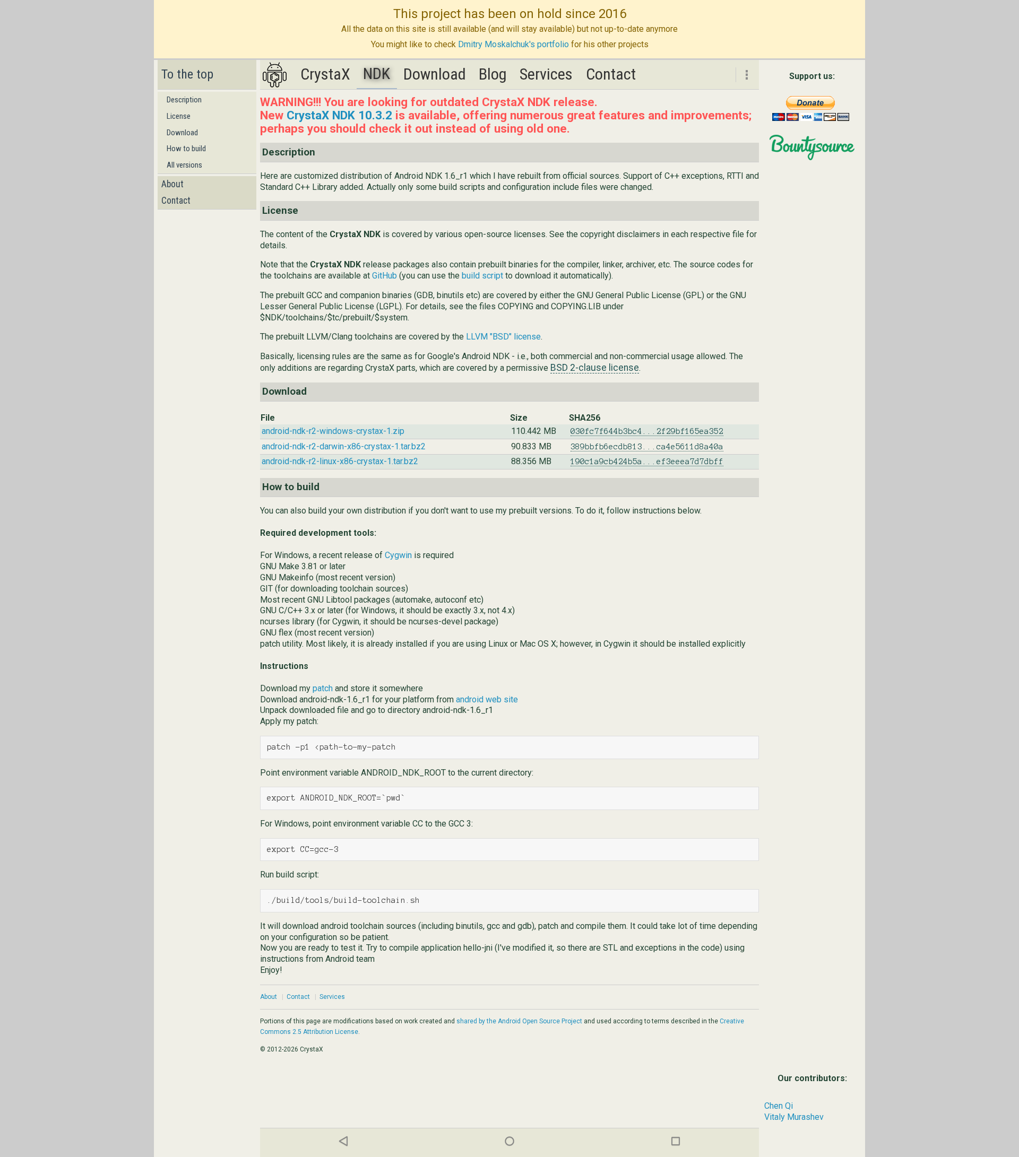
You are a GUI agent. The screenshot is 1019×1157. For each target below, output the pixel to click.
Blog (493, 74)
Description (184, 100)
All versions (184, 165)
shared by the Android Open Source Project (519, 1021)
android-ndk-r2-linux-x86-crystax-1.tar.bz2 (340, 461)
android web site (487, 699)
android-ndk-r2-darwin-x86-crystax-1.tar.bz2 (344, 446)
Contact (176, 200)
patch (323, 688)
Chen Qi (778, 1106)
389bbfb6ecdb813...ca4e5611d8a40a (647, 446)
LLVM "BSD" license (503, 337)
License (179, 116)
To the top (187, 74)
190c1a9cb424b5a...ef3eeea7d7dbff (647, 461)
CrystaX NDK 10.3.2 (339, 115)
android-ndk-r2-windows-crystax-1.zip (333, 431)
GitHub (384, 276)
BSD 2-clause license (594, 367)
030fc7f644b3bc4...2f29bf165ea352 (647, 431)
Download (182, 132)
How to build (186, 148)
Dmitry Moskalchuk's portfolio (513, 44)
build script (482, 276)
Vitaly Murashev (794, 1117)
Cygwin (398, 555)
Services (546, 74)
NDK (376, 73)
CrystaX (325, 74)
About (172, 184)
